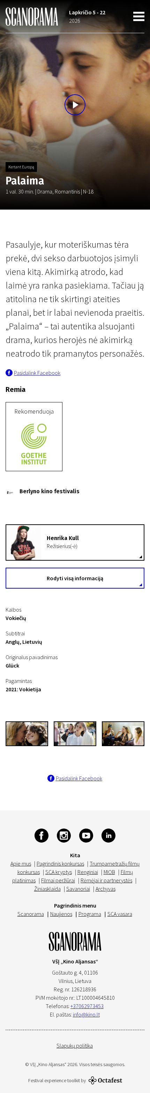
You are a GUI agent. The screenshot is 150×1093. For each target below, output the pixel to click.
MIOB (109, 871)
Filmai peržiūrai (58, 880)
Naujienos (61, 913)
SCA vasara (119, 913)
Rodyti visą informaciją (75, 578)
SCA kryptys (58, 871)
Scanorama (30, 913)
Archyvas (105, 888)
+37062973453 (87, 1006)
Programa (89, 913)
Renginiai (87, 871)
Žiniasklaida (47, 888)
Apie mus (20, 863)
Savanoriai (78, 888)
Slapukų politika (75, 1045)
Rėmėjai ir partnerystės (106, 880)
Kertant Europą (21, 166)
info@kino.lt (86, 1014)
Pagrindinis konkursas (60, 863)
